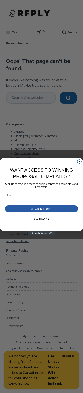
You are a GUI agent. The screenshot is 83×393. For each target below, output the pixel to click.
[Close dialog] (79, 162)
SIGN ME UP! (41, 208)
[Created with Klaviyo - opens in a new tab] (41, 233)
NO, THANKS (41, 219)
